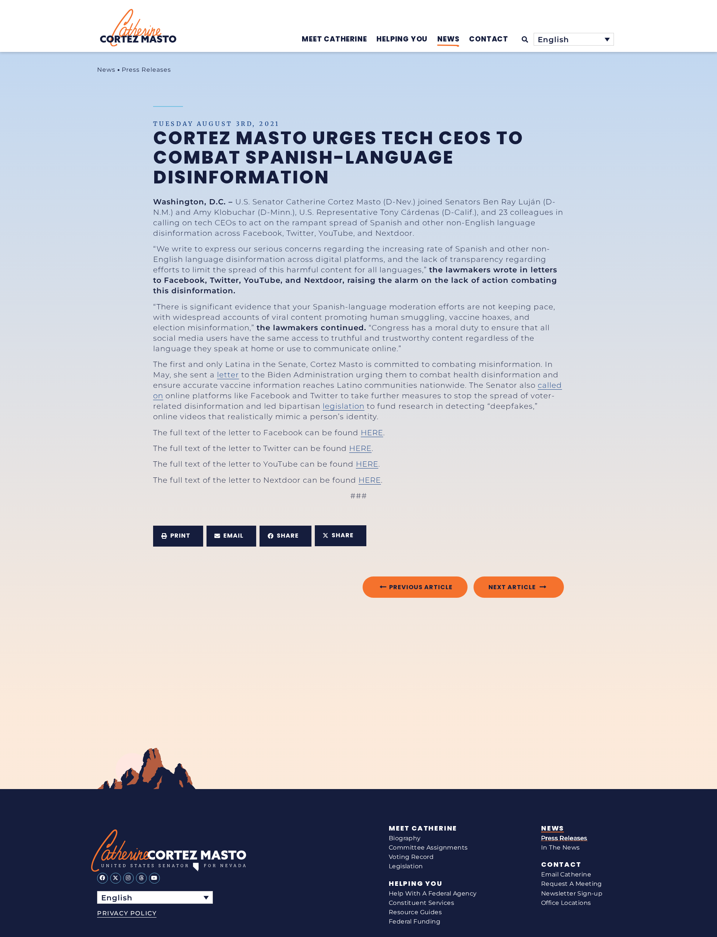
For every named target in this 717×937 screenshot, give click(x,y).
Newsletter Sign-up (571, 893)
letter (228, 374)
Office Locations (566, 902)
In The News (560, 847)
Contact (561, 864)
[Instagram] (128, 878)
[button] (178, 536)
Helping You (416, 883)
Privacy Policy (126, 913)
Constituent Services (421, 902)
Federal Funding (414, 921)
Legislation (406, 866)
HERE (372, 432)
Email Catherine (566, 874)
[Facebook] (102, 878)
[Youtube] (154, 878)
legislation (343, 406)
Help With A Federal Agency (433, 893)
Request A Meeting (571, 883)
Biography (405, 838)
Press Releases (146, 69)
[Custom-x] (115, 878)
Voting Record (411, 856)
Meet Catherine (423, 828)
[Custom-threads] (141, 878)
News (106, 69)
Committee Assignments (428, 847)
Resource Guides (415, 912)
